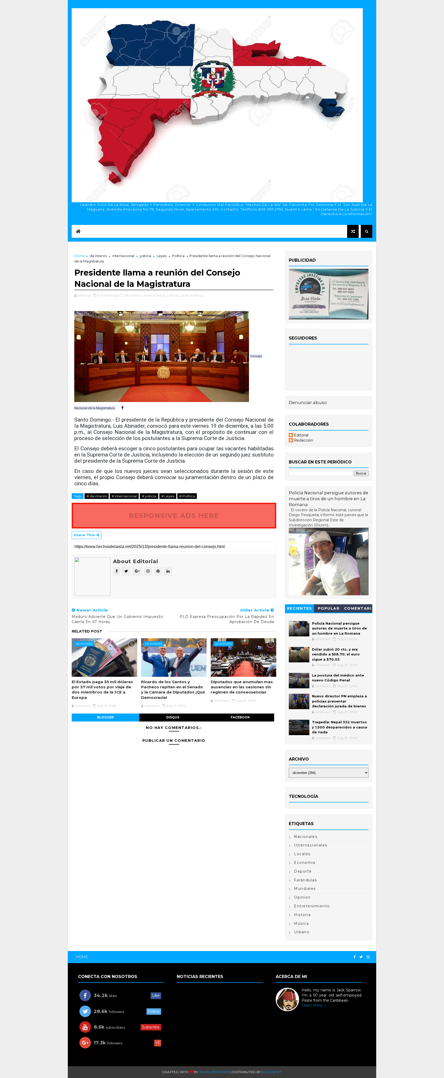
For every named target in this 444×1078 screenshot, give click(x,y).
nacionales (305, 836)
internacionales (310, 845)
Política (178, 256)
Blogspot (272, 1072)
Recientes (299, 608)
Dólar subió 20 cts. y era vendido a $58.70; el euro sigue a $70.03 (336, 654)
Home (79, 256)
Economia (304, 862)
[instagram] (368, 957)
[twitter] (361, 957)
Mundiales (305, 888)
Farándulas (305, 880)
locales (302, 854)
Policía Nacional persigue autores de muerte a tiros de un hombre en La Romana (328, 498)
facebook (240, 717)
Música (301, 923)
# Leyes (167, 496)
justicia (145, 256)
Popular (329, 608)
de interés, (133, 295)
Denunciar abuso (308, 402)
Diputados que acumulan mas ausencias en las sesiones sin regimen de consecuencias (242, 687)
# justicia (149, 496)
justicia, (172, 295)
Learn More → (314, 1005)
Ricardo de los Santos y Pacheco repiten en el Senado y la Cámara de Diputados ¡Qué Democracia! (173, 689)
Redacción (303, 440)
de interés (98, 256)
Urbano (301, 932)
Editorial (301, 435)
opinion (302, 897)
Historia (302, 914)
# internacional (124, 496)
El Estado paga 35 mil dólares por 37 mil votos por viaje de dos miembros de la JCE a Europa (102, 689)
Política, (197, 295)
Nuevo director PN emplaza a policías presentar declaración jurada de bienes (339, 701)
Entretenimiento (312, 906)
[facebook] (354, 957)
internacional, (154, 295)
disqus (172, 717)
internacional (123, 256)
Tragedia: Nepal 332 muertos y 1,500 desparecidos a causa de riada (339, 727)
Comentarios (358, 609)
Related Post (87, 631)
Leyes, (184, 295)
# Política (187, 496)
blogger (105, 717)
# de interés (97, 496)
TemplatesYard (214, 1072)
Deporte (303, 871)
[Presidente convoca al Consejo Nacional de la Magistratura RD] (161, 356)
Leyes (161, 256)
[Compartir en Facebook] (120, 408)
